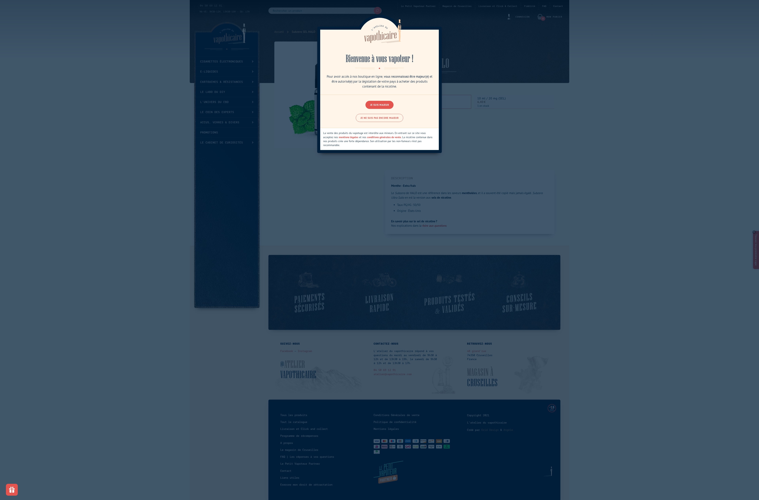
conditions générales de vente (384, 137)
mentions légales (348, 137)
